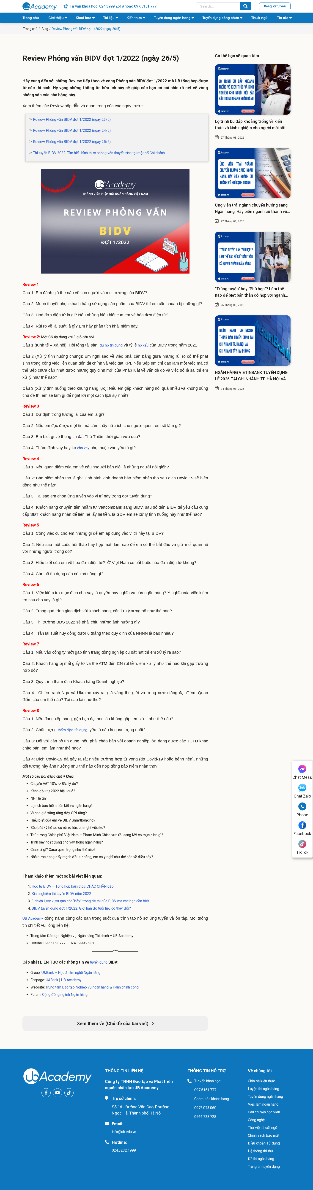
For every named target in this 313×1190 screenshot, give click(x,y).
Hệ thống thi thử (260, 1151)
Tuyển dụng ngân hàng (172, 18)
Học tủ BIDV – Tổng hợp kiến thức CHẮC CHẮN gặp (73, 886)
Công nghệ (256, 1120)
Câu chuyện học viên (264, 1112)
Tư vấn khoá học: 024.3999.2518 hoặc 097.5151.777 (113, 6)
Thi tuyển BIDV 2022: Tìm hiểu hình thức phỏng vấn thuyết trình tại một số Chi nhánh (99, 153)
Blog (45, 29)
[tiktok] (69, 1092)
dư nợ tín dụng (111, 345)
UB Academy (32, 918)
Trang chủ (30, 18)
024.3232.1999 (124, 1150)
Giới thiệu (56, 18)
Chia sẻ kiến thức (261, 1081)
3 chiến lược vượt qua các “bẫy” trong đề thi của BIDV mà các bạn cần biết (90, 901)
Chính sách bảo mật (263, 1135)
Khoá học (83, 18)
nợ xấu (143, 345)
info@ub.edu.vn (124, 1132)
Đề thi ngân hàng (261, 1159)
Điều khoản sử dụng (264, 1143)
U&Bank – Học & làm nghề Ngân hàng (70, 972)
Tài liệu (109, 18)
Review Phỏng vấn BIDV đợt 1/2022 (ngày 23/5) (72, 119)
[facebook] (46, 1092)
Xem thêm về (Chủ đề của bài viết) (113, 1023)
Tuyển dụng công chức (220, 18)
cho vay (83, 448)
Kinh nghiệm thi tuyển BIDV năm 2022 (61, 894)
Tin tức (282, 18)
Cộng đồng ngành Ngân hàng (65, 994)
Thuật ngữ (259, 18)
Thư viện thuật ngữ (262, 1128)
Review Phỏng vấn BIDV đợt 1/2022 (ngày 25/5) (72, 142)
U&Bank (52, 980)
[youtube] (57, 1092)
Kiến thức (134, 18)
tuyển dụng (98, 962)
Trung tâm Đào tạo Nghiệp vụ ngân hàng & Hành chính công (92, 987)
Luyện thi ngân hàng (263, 1089)
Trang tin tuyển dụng (264, 1166)
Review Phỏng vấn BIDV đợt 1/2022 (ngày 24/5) (72, 130)
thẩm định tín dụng (72, 730)
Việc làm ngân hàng (263, 1104)
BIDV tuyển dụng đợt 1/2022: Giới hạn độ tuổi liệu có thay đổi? (81, 908)
